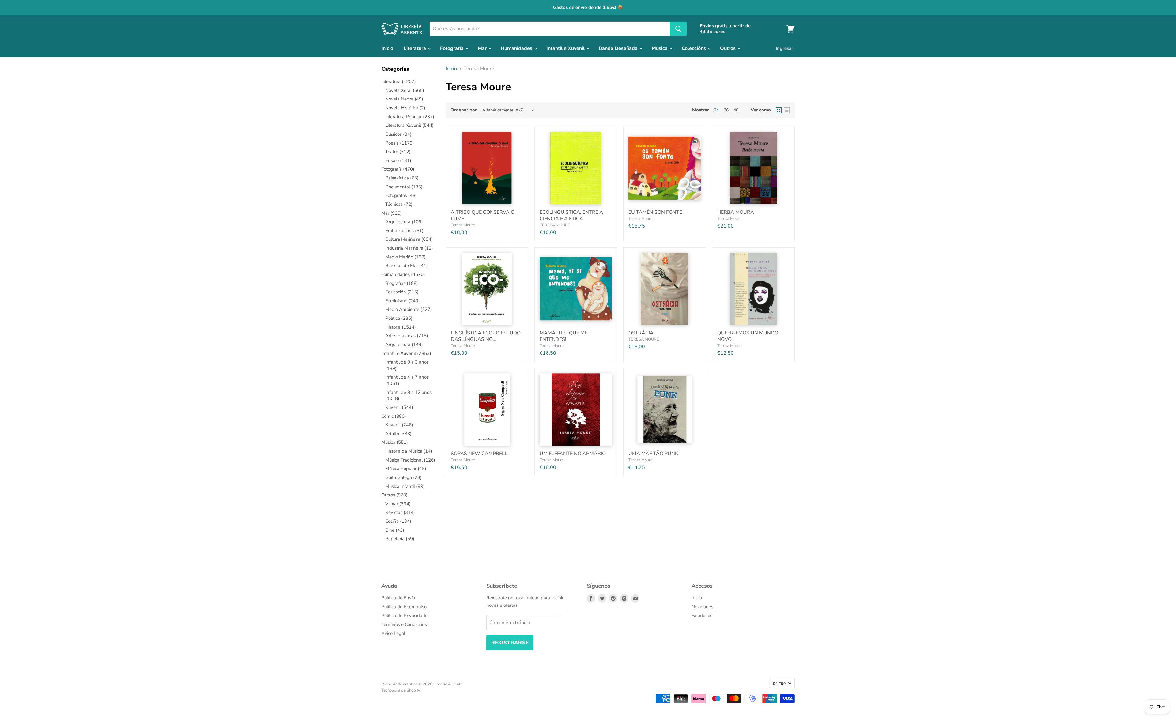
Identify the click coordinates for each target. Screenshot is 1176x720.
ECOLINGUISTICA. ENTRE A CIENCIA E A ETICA (571, 215)
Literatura (415, 48)
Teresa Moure (463, 225)
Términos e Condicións (404, 624)
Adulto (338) (398, 434)
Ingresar (784, 48)
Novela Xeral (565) (404, 90)
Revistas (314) (400, 512)
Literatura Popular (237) (409, 117)
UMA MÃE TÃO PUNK (653, 453)
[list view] (787, 110)
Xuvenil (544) (399, 407)
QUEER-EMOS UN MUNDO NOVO (747, 336)
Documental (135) (404, 187)
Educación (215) (402, 292)
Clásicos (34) (398, 134)
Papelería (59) (399, 539)
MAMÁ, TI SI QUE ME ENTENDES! (563, 336)
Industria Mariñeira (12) (409, 248)
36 (726, 110)
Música (660, 48)
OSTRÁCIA (641, 333)
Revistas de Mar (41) (406, 265)
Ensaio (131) (398, 160)
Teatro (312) (398, 152)
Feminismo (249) (402, 301)
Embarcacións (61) (404, 231)
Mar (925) (391, 213)
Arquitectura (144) (404, 344)
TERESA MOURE (555, 225)
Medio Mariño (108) (405, 257)
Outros (728, 48)
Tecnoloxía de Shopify (400, 690)
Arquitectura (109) (404, 222)
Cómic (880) (393, 416)
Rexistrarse (510, 642)
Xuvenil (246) (399, 425)
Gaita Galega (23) (403, 477)
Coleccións (694, 48)
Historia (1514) (400, 327)
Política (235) (399, 318)
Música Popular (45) (405, 469)
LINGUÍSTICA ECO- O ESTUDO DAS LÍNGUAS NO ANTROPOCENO (486, 339)
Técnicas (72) (399, 204)
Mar (483, 48)
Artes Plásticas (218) (406, 336)
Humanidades (517, 48)
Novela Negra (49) (404, 99)
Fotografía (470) (397, 169)
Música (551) (394, 442)
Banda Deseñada (619, 48)
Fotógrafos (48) (401, 195)
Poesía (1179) (399, 143)
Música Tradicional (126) (410, 460)
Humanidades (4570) (403, 274)
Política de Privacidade (404, 616)
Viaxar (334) (398, 504)
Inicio (387, 48)
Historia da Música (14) (408, 451)
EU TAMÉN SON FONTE (655, 212)
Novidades (702, 607)
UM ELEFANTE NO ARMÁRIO (573, 453)
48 (735, 110)
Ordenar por (463, 110)
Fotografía (452, 48)
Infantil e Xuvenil (566, 48)
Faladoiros (702, 616)
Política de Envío (398, 598)
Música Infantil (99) (405, 486)
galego (779, 683)
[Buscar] (678, 29)
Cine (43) (394, 530)
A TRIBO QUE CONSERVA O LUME (482, 215)
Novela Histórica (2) (405, 108)
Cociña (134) (398, 521)
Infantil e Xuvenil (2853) (406, 353)
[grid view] (779, 110)
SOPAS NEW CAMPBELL (479, 453)
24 (716, 110)
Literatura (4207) (398, 81)
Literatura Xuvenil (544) (409, 125)
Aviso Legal (393, 633)
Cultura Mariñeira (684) (409, 239)
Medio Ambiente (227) (408, 309)
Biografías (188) (401, 283)
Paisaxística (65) (402, 178)
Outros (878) (394, 495)
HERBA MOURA (735, 212)
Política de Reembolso (404, 607)
